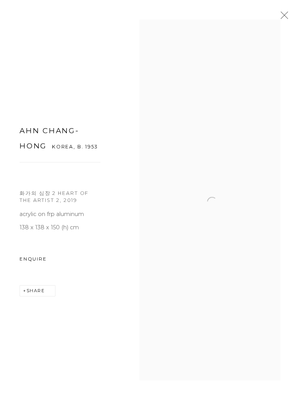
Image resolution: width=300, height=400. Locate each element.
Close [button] (282, 17)
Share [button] (36, 290)
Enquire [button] (33, 259)
